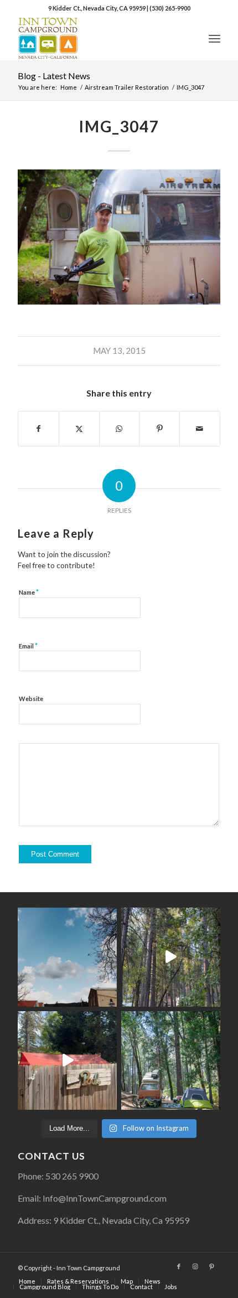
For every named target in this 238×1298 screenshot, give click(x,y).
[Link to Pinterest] (212, 1266)
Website (31, 698)
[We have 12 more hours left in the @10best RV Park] (170, 957)
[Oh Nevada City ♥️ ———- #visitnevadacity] (67, 957)
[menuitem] (214, 38)
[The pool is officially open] (67, 1060)
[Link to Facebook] (178, 1266)
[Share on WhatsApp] (119, 428)
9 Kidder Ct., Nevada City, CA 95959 (97, 8)
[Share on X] (79, 428)
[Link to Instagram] (195, 1266)
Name (29, 592)
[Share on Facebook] (38, 428)
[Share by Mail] (200, 428)
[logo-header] (98, 38)
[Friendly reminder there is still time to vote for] (170, 1060)
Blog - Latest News (54, 75)
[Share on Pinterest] (159, 428)
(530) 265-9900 (169, 8)
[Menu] (214, 38)
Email (28, 645)
